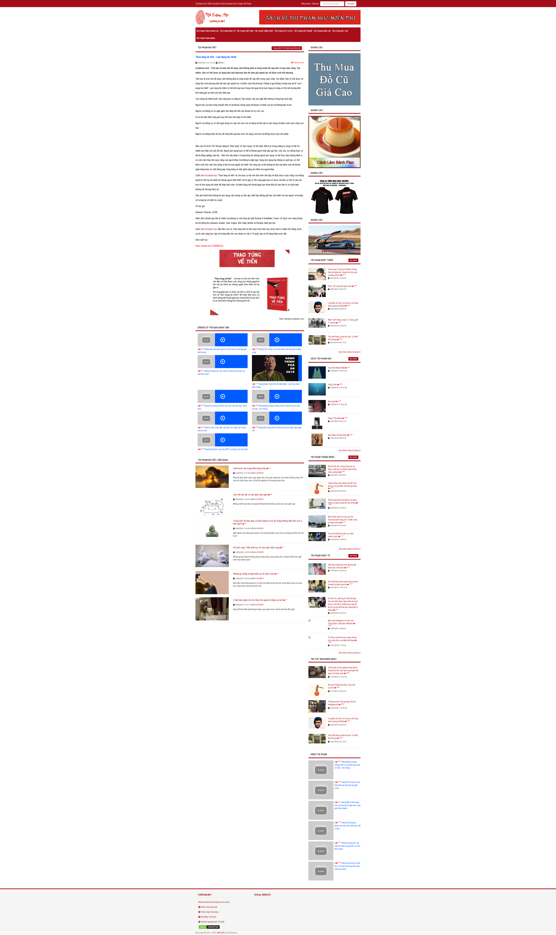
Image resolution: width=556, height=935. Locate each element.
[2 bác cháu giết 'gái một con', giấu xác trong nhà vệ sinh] (223, 418)
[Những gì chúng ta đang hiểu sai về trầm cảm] (212, 582)
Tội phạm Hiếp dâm (244, 31)
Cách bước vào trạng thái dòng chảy (249, 468)
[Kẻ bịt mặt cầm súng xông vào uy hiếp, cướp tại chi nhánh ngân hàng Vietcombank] (317, 471)
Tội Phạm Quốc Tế (320, 555)
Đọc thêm (353, 260)
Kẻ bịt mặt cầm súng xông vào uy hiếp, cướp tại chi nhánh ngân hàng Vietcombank (342, 469)
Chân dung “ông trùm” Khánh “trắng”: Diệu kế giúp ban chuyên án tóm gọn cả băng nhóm (343, 272)
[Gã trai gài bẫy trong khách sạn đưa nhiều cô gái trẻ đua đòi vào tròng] (317, 504)
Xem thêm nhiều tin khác (349, 352)
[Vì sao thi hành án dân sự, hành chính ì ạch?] (317, 538)
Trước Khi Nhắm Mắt (336, 368)
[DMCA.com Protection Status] (221, 927)
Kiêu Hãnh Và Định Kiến (337, 435)
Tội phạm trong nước (323, 457)
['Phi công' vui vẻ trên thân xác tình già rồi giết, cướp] (277, 339)
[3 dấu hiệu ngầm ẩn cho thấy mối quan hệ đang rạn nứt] (212, 608)
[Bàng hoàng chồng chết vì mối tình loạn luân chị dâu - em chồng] (277, 396)
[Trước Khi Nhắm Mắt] (317, 372)
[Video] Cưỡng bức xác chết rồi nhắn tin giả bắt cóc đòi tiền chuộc (347, 846)
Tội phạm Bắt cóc (340, 31)
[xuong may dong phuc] (334, 196)
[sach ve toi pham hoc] (310, 17)
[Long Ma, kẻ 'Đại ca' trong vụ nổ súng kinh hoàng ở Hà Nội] (317, 308)
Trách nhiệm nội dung (209, 912)
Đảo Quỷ (331, 401)
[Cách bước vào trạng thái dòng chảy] (212, 477)
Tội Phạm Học (287, 48)
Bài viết (297, 48)
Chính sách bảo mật (209, 907)
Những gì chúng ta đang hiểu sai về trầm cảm (253, 573)
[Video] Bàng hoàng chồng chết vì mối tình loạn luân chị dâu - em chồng (347, 765)
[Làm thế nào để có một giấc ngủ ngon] (212, 503)
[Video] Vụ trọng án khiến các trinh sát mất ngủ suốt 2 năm (347, 825)
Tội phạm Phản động (205, 38)
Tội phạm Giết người (303, 31)
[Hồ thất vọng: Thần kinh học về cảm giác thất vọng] (212, 556)
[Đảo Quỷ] (317, 406)
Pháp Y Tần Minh (334, 418)
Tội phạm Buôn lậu (322, 31)
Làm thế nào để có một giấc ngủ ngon (250, 494)
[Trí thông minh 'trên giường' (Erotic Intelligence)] (317, 706)
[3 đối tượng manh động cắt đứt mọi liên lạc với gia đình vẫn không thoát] (317, 488)
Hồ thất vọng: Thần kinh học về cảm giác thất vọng (256, 547)
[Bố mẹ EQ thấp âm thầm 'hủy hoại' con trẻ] (317, 689)
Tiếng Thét (332, 384)
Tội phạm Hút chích (283, 31)
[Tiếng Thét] (317, 389)
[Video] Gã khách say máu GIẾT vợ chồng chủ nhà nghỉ (223, 449)
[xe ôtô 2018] (334, 240)
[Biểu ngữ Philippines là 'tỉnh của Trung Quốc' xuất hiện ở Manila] (317, 625)
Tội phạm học (200, 3)
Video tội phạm (214, 3)
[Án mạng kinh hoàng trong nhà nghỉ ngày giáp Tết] (277, 418)
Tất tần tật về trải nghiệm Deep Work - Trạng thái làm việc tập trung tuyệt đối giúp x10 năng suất (343, 670)
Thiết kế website (207, 922)
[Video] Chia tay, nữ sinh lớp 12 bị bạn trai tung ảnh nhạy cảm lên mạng (347, 866)
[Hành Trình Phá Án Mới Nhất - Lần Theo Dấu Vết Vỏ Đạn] (277, 368)
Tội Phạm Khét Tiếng (322, 260)
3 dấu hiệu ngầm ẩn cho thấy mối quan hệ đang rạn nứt (258, 600)
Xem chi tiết (257, 473)
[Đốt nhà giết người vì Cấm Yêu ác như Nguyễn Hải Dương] (223, 339)
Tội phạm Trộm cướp (264, 31)
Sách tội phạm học (229, 3)
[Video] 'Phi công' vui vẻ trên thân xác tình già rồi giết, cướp (347, 785)
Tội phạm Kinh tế (227, 31)
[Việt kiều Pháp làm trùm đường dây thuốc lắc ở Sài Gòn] (317, 569)
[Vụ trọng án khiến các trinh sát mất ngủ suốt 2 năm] (223, 396)
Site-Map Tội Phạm (208, 917)
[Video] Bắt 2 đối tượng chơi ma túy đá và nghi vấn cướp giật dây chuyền (347, 805)
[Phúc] (317, 291)
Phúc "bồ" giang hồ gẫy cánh (339, 286)
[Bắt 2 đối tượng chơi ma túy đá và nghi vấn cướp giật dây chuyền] (320, 810)
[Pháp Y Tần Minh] (317, 423)
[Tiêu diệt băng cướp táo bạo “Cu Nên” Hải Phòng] (317, 341)
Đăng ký (315, 3)
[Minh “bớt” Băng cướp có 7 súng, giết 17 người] (317, 324)
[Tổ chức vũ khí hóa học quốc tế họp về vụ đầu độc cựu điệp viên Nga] (317, 642)
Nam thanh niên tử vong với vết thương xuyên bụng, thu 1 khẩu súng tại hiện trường (342, 520)
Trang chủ (276, 48)
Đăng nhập (305, 3)
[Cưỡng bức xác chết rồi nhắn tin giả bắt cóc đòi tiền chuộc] (223, 361)
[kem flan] (334, 142)
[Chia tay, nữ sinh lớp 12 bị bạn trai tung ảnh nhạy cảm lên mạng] (320, 871)
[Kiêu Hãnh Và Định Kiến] (317, 440)
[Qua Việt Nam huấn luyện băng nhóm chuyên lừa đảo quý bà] (317, 586)
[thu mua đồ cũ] (334, 79)
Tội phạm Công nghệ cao (207, 31)
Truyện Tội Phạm (244, 3)
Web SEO (220, 933)
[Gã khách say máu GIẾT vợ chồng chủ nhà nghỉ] (223, 439)
